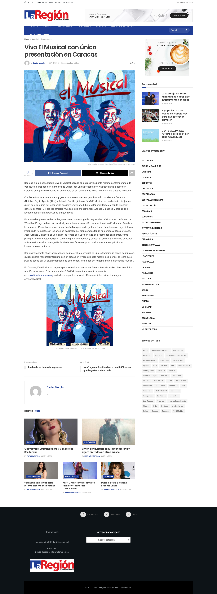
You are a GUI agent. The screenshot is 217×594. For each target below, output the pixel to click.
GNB (183, 386)
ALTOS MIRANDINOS (122, 25)
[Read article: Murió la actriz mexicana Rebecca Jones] (118, 470)
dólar (170, 381)
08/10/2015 (54, 63)
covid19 (172, 370)
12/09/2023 (107, 456)
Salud (51, 2)
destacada (147, 188)
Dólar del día (42, 2)
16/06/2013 (167, 141)
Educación (147, 216)
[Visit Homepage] (46, 15)
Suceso (155, 411)
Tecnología (148, 318)
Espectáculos (46, 39)
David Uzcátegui (150, 375)
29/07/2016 (167, 123)
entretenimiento (151, 222)
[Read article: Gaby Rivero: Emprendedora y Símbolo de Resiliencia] (51, 432)
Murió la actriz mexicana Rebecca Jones (114, 484)
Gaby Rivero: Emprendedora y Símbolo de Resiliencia (48, 450)
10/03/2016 (167, 103)
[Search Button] (187, 30)
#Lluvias (159, 355)
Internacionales (151, 244)
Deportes (147, 183)
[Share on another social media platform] (132, 173)
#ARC (145, 350)
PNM (155, 406)
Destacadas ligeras (153, 200)
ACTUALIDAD (65, 25)
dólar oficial (181, 381)
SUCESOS (101, 25)
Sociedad (35, 39)
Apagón (146, 365)
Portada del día (150, 284)
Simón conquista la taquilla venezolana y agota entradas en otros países (106, 450)
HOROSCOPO (161, 391)
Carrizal (146, 171)
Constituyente (184, 365)
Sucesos (146, 312)
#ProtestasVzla (150, 360)
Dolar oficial (158, 381)
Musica (146, 406)
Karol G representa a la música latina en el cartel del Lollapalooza (79, 485)
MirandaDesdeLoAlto (177, 401)
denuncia (165, 375)
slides (76, 63)
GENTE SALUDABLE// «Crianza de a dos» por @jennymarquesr (175, 133)
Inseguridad (148, 396)
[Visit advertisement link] (139, 15)
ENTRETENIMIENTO (40, 34)
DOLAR (146, 381)
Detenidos (177, 375)
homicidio (147, 391)
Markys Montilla (92, 456)
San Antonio (148, 295)
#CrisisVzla (178, 350)
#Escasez (147, 355)
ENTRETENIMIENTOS (152, 228)
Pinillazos (147, 273)
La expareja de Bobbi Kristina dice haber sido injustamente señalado (176, 96)
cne (172, 365)
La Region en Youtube (63, 2)
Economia (147, 211)
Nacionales (148, 261)
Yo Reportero (149, 329)
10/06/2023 (47, 489)
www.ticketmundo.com (40, 275)
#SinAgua (164, 360)
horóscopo (175, 391)
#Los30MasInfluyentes (176, 355)
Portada (164, 406)
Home (26, 39)
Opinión (146, 267)
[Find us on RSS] (32, 2)
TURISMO (146, 323)
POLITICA (48, 25)
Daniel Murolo (39, 63)
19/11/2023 (47, 456)
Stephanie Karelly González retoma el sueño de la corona (39, 484)
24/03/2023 (87, 492)
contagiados (148, 370)
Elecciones (160, 386)
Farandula (108, 476)
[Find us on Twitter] (29, 2)
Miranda (160, 401)
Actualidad (148, 160)
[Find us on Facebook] (25, 2)
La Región (161, 396)
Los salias (174, 396)
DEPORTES (85, 25)
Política (146, 278)
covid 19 (161, 370)
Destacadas (89, 442)
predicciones (177, 406)
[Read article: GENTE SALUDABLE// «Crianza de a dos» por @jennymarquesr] (150, 135)
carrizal (164, 365)
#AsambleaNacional (160, 350)
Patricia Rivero (33, 456)
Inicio (34, 25)
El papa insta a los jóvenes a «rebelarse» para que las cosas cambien (174, 115)
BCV (155, 365)
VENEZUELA (178, 411)
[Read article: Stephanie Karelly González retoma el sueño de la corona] (41, 470)
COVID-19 (146, 177)
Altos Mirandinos (151, 166)
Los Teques (148, 256)
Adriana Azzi (178, 360)
